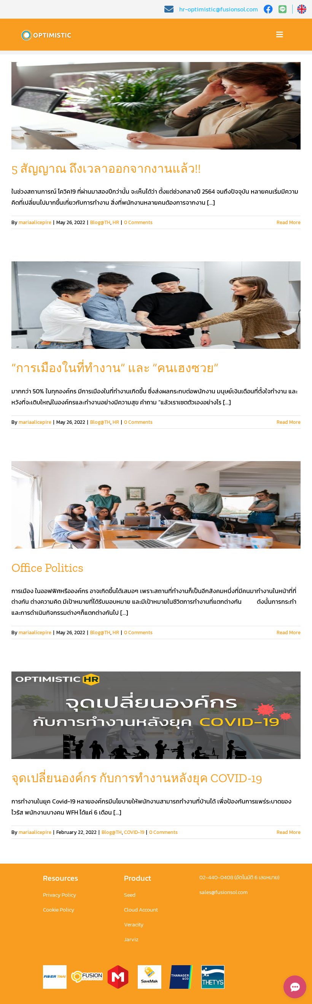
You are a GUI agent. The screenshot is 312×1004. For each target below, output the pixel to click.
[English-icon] (301, 7)
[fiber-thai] (55, 968)
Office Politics (47, 567)
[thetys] (212, 968)
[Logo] (48, 31)
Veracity (133, 925)
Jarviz (131, 940)
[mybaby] (118, 968)
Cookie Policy (58, 910)
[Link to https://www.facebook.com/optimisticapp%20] (268, 9)
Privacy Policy (59, 895)
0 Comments (138, 222)
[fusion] (87, 974)
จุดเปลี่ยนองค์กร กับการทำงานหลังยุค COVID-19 (136, 778)
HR (116, 222)
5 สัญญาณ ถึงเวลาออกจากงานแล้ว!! (106, 168)
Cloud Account (141, 910)
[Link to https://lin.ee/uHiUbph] (286, 9)
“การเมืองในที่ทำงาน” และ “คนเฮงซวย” (114, 368)
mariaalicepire (35, 222)
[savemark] (149, 968)
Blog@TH (100, 222)
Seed (129, 895)
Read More (289, 222)
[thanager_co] (181, 968)
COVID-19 (134, 832)
